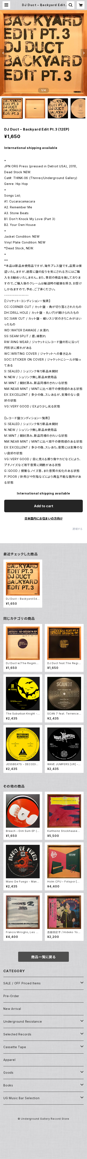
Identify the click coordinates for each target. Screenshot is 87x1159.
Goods (8, 1072)
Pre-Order (11, 996)
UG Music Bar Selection (21, 1098)
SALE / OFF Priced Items (22, 983)
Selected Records (17, 1034)
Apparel (9, 1060)
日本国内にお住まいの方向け (43, 518)
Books (8, 1085)
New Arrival (12, 1008)
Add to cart (43, 506)
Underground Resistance (22, 1021)
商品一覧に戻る (43, 957)
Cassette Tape (14, 1047)
